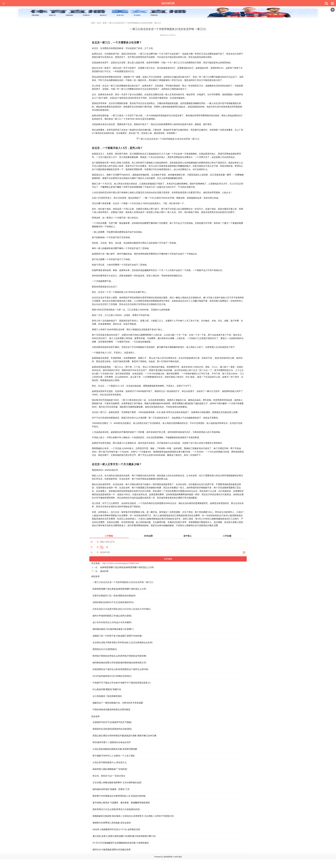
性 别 (95, 547)
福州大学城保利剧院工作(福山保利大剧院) (112, 615)
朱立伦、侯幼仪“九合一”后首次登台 (109, 775)
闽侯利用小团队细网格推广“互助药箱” (110, 769)
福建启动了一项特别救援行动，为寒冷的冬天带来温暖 (118, 702)
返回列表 (104, 571)
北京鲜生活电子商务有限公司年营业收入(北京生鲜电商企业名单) (123, 642)
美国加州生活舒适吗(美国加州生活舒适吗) (112, 728)
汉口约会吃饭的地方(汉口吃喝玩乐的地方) (112, 675)
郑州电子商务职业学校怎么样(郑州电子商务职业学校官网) (119, 655)
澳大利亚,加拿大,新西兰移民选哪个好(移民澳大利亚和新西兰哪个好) (124, 835)
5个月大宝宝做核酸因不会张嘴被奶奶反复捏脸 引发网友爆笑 (121, 842)
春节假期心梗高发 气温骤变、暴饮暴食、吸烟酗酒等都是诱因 (121, 802)
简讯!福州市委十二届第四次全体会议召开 (112, 742)
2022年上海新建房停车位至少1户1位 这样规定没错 (116, 829)
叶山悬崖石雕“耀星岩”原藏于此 (107, 689)
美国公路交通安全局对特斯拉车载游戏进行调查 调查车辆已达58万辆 (124, 735)
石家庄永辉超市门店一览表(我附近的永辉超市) (114, 595)
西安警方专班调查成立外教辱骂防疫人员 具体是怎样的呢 (119, 795)
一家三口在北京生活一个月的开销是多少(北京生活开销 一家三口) (123, 582)
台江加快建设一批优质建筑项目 (107, 695)
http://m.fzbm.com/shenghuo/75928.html (120, 563)
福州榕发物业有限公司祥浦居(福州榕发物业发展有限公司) (119, 662)
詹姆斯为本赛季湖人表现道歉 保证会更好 (112, 822)
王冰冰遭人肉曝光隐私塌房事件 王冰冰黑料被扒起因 (117, 782)
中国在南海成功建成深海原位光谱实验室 (111, 709)
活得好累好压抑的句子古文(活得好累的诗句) (113, 602)
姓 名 (95, 541)
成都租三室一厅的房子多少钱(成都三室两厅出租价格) (117, 635)
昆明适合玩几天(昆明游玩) (105, 649)
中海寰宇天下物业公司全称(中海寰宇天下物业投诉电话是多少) (122, 682)
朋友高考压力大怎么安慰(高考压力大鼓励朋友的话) (116, 809)
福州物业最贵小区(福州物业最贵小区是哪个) (113, 628)
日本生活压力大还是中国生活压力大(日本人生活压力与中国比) (122, 608)
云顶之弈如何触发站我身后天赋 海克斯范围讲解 (115, 748)
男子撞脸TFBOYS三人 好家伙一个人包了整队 (114, 755)
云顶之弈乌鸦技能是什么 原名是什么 (110, 762)
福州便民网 (168, 3)
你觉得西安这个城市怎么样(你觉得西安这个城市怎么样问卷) (120, 669)
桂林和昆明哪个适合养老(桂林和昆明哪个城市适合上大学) (127, 567)
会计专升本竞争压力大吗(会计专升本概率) (112, 622)
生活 (99, 22)
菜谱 (104, 22)
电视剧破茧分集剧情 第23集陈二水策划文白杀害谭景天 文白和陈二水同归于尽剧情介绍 (133, 815)
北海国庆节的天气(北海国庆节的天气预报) (112, 722)
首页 (93, 22)
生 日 (95, 552)
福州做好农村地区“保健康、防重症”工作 (111, 789)
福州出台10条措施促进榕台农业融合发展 (112, 849)
